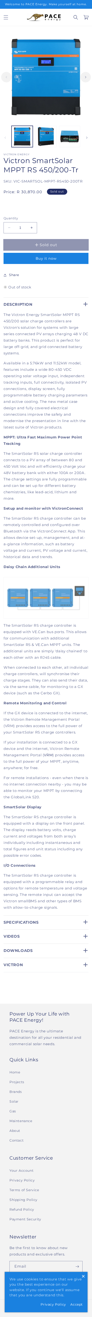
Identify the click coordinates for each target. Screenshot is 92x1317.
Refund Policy (21, 1209)
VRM (48, 755)
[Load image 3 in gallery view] (69, 136)
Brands (15, 1092)
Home (14, 1072)
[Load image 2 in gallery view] (45, 136)
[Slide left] (6, 77)
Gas (12, 1111)
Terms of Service (24, 1190)
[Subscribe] (77, 1266)
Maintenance (20, 1121)
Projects (16, 1082)
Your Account (21, 1170)
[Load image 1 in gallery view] (22, 136)
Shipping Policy (23, 1200)
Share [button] (14, 275)
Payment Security (25, 1219)
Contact (16, 1140)
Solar (14, 1101)
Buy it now (46, 258)
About (14, 1131)
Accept (76, 1304)
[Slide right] (85, 77)
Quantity (11, 218)
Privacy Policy (22, 1180)
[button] (6, 17)
